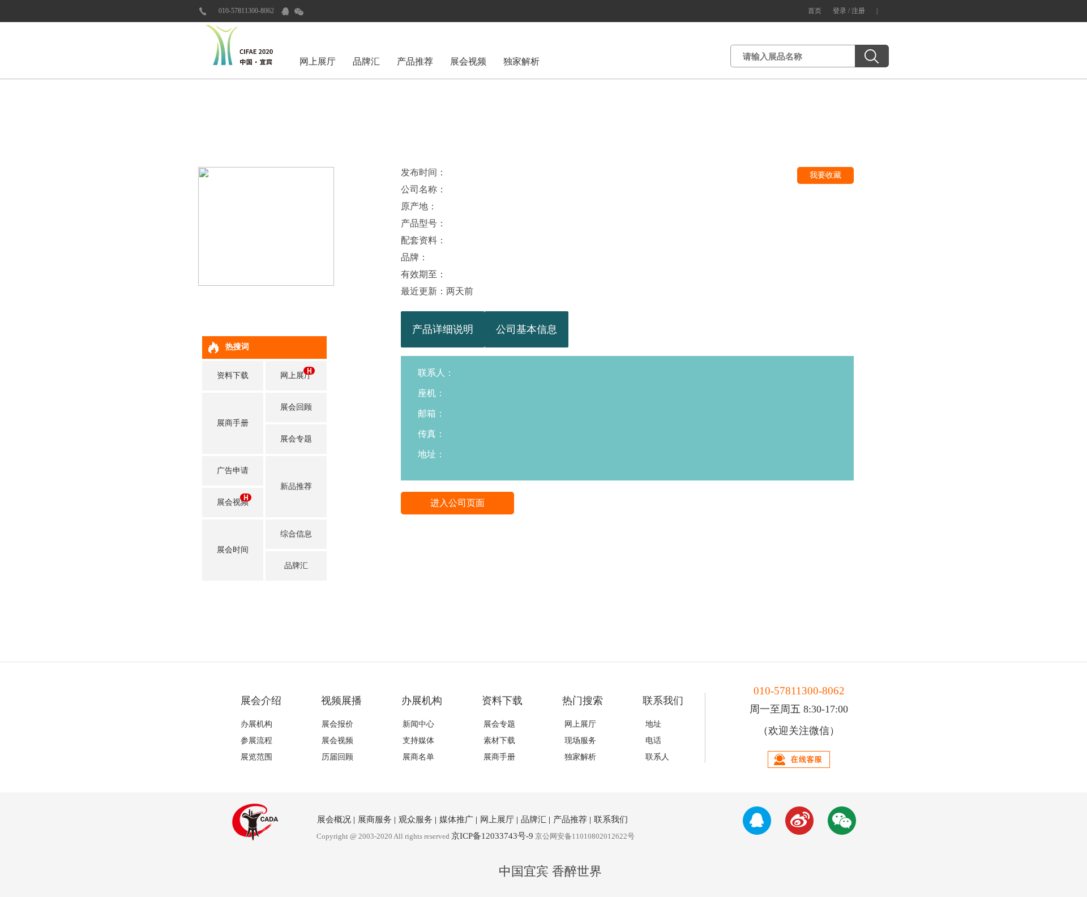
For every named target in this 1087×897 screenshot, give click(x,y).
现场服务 (580, 740)
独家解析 (521, 61)
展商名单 (418, 757)
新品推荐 (296, 486)
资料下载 (233, 375)
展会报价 (337, 724)
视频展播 (341, 700)
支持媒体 (418, 740)
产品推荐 (415, 61)
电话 (653, 740)
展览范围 (256, 757)
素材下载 (499, 740)
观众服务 (416, 819)
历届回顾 (337, 757)
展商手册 (233, 423)
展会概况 (334, 819)
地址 (653, 724)
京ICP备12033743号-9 (492, 835)
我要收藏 (825, 175)
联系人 (657, 757)
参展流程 (256, 740)
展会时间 (233, 550)
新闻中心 (418, 724)
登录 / (842, 11)
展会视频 (468, 61)
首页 (814, 11)
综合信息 (296, 534)
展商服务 (375, 819)
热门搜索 (582, 700)
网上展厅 (317, 61)
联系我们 (663, 700)
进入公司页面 (457, 503)
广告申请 (233, 470)
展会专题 (296, 439)
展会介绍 (261, 700)
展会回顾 (296, 407)
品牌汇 (366, 61)
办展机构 (421, 700)
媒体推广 (456, 819)
